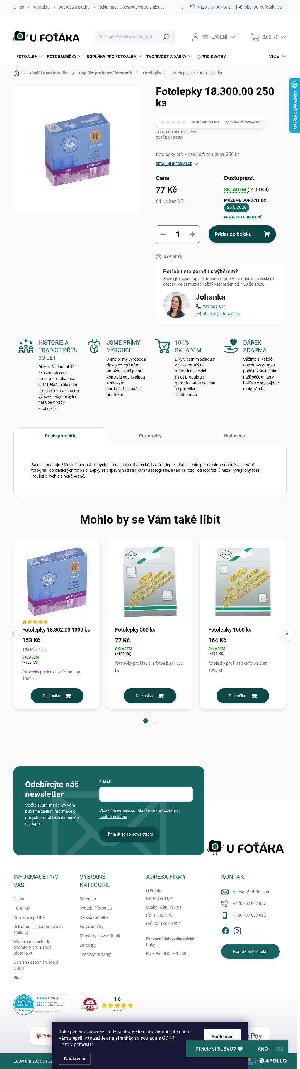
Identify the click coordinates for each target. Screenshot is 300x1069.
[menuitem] (28, 56)
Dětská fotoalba (94, 917)
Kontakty (41, 7)
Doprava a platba (74, 7)
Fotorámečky (92, 926)
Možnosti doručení (242, 217)
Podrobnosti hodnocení (241, 122)
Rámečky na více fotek (100, 936)
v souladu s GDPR (155, 1038)
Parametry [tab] (150, 436)
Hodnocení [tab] (235, 436)
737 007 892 (214, 306)
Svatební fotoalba (96, 908)
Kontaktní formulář (250, 951)
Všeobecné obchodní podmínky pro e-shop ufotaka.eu (32, 947)
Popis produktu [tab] (61, 436)
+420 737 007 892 (249, 903)
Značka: (169, 138)
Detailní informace (174, 164)
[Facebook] (225, 929)
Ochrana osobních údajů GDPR (35, 965)
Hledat (166, 37)
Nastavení (74, 1058)
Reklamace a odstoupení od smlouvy (131, 7)
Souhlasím (223, 1036)
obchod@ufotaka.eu (221, 313)
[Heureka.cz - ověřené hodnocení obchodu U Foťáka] (40, 1004)
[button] (145, 721)
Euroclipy (88, 945)
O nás (18, 7)
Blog (17, 977)
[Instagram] (237, 929)
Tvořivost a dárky (95, 954)
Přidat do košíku (233, 234)
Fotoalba (88, 899)
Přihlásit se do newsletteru (129, 834)
